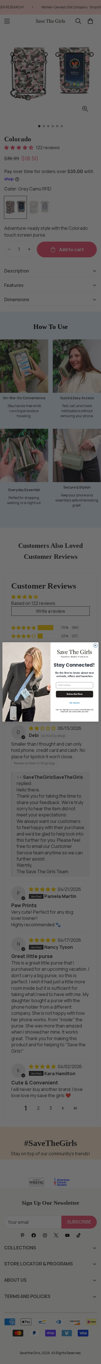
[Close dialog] (95, 645)
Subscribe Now (74, 694)
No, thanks (75, 703)
